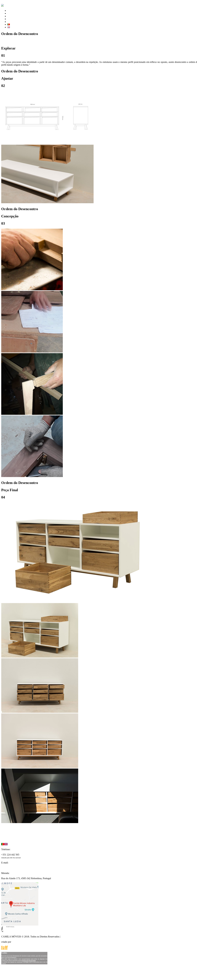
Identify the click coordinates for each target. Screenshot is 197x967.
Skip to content (8, 2)
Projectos (5, 833)
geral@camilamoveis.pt (12, 868)
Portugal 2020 (14, 21)
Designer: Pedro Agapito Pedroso (27, 41)
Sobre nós (6, 835)
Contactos (6, 838)
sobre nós (12, 16)
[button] (8, 825)
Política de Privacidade (72, 936)
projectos (11, 13)
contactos (11, 19)
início (10, 10)
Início (4, 830)
